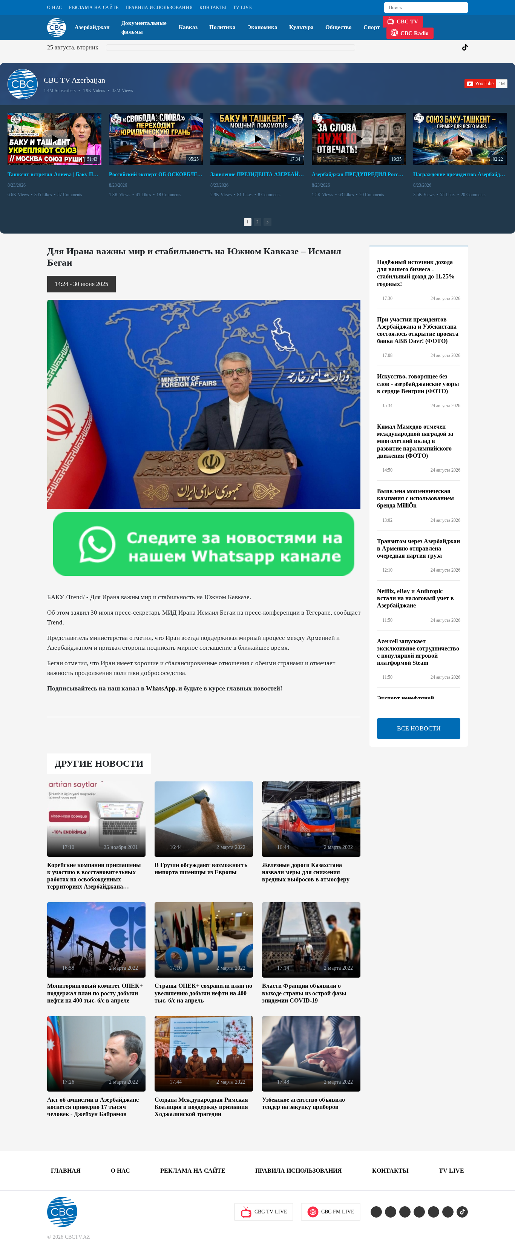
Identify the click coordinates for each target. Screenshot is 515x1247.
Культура (301, 27)
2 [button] (257, 222)
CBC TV (407, 21)
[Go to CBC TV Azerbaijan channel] (23, 84)
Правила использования (159, 7)
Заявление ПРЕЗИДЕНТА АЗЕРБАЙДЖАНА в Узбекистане (257, 174)
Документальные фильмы (144, 27)
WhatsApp (160, 688)
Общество (338, 27)
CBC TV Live (270, 1212)
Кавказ (188, 27)
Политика (222, 27)
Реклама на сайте (94, 7)
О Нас (54, 7)
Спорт (371, 27)
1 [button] (248, 222)
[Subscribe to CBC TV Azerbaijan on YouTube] (485, 83)
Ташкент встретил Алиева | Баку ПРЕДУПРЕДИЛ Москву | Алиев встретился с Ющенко (54, 174)
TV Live (242, 7)
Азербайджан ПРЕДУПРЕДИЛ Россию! (359, 174)
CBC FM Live (337, 1212)
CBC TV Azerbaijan (74, 80)
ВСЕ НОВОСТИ (419, 728)
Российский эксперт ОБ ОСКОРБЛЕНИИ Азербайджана (156, 174)
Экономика (262, 27)
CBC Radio (414, 33)
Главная (66, 1170)
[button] (267, 222)
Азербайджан (92, 27)
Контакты (212, 7)
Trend (55, 622)
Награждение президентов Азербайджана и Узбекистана (460, 174)
